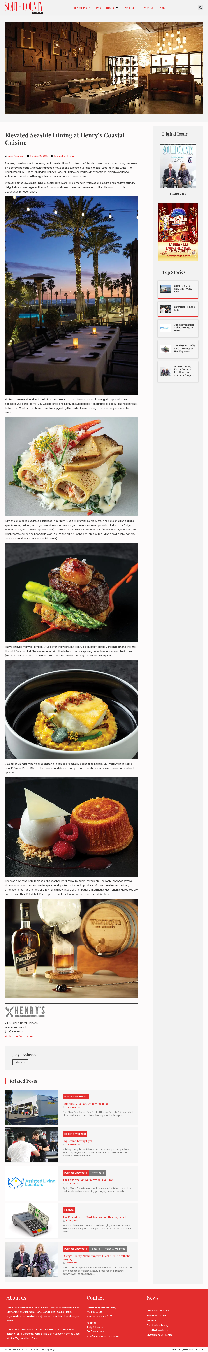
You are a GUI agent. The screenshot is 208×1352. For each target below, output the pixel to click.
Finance (69, 1210)
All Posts (20, 1062)
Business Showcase (75, 1096)
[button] (200, 7)
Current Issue (80, 7)
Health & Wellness (75, 1134)
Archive (129, 7)
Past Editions (105, 7)
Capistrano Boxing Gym (77, 1141)
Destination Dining (64, 155)
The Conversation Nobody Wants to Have (88, 1180)
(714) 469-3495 (95, 1331)
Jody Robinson (73, 1107)
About (163, 7)
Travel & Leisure (156, 1315)
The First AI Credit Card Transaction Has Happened (94, 1217)
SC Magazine (72, 1183)
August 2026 (178, 194)
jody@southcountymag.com (103, 1336)
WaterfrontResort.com (19, 1036)
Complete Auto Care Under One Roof (85, 1104)
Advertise (147, 7)
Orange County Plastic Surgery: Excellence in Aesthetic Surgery (96, 1257)
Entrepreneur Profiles (160, 1335)
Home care (97, 1172)
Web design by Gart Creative (187, 1349)
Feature (95, 1249)
